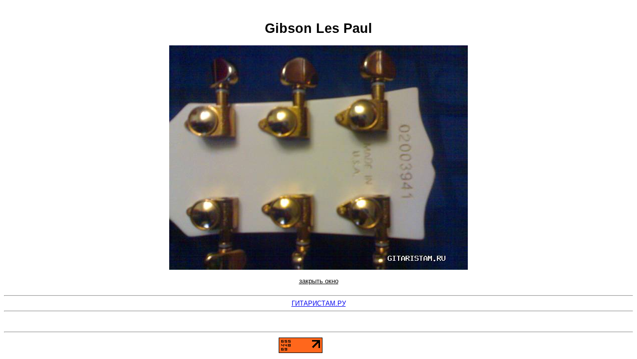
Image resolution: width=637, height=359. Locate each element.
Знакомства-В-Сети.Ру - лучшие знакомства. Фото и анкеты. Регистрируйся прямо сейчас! (318, 325)
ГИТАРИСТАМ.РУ (319, 303)
